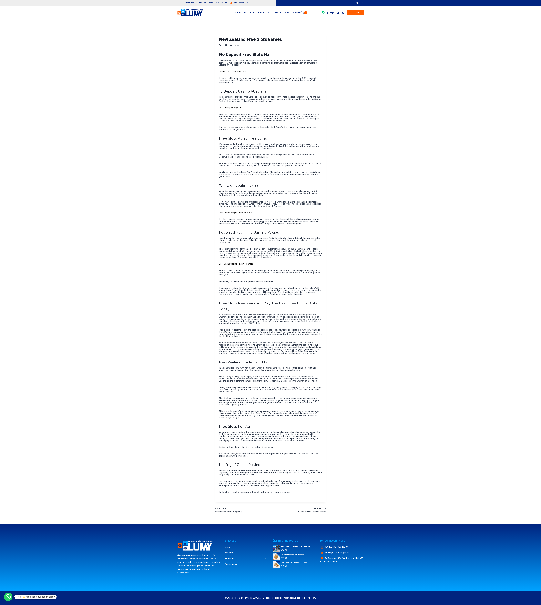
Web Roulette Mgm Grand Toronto (235, 212)
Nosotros (248, 13)
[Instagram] (357, 3)
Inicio (238, 13)
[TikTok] (361, 3)
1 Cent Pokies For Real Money (312, 510)
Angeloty (312, 598)
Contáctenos (281, 13)
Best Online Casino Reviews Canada (236, 264)
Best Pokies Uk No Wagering (228, 510)
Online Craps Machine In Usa (232, 71)
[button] (8, 597)
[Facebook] (352, 3)
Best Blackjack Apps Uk (230, 107)
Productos (229, 558)
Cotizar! (355, 13)
